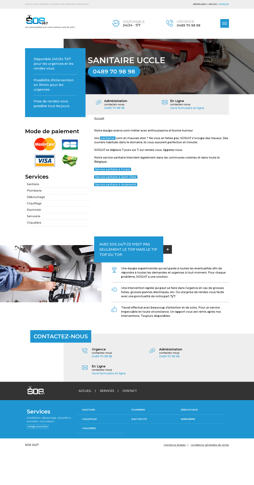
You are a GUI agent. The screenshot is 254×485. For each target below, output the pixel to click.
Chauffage (34, 203)
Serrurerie (33, 216)
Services (107, 391)
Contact (130, 391)
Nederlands (199, 4)
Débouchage (36, 197)
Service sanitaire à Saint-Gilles (116, 177)
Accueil (99, 118)
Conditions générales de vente (210, 445)
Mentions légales (175, 445)
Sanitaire (33, 184)
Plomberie (34, 190)
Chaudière (34, 222)
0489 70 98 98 (188, 25)
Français (224, 4)
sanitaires (108, 138)
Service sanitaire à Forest (112, 169)
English (213, 4)
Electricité (34, 209)
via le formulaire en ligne (187, 108)
